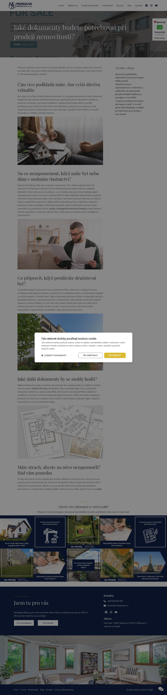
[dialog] (83, 347)
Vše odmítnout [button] (90, 355)
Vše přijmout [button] (115, 355)
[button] (53, 355)
